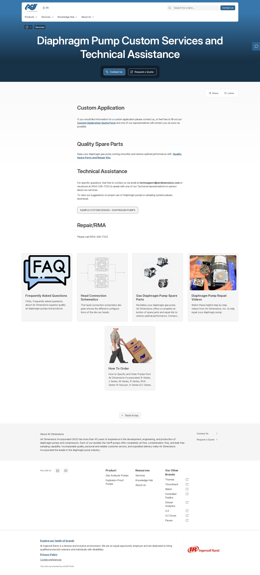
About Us (140, 485)
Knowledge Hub (144, 480)
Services (140, 475)
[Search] (169, 8)
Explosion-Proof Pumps (115, 482)
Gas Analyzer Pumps (117, 475)
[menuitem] (31, 16)
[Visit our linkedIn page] (57, 470)
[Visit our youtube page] (66, 470)
